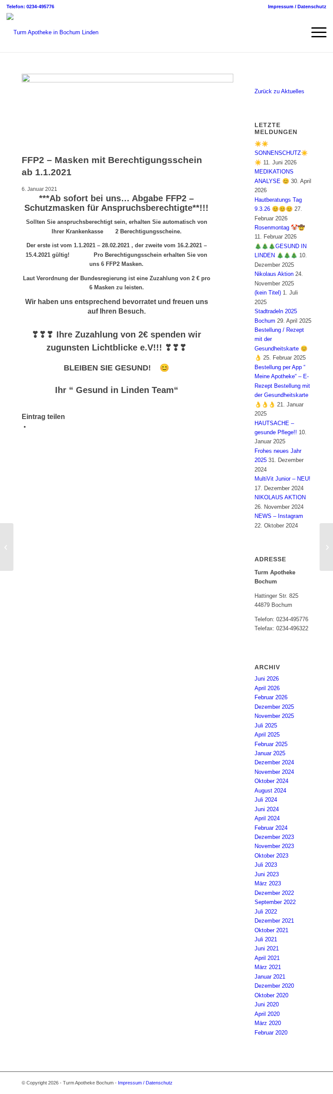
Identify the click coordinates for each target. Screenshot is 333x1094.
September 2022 (275, 902)
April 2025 (267, 734)
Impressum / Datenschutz (297, 6)
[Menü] (314, 32)
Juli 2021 (266, 939)
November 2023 (274, 846)
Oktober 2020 (271, 995)
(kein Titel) (268, 292)
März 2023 (268, 883)
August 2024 (270, 790)
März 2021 (268, 967)
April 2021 (267, 958)
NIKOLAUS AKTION (280, 497)
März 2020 (268, 1023)
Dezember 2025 (274, 707)
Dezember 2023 (274, 837)
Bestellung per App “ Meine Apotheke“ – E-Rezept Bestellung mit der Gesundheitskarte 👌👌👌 (282, 386)
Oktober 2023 (271, 855)
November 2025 (274, 716)
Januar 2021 (270, 976)
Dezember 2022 (274, 893)
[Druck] (127, 80)
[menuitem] (295, 6)
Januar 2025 (270, 753)
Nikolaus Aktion (274, 274)
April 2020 (267, 1014)
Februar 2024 (271, 828)
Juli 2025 (266, 725)
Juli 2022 (266, 911)
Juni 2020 (267, 1004)
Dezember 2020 (274, 986)
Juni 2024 (267, 809)
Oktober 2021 (271, 930)
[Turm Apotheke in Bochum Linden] (52, 32)
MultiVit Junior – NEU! (282, 478)
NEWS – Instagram (279, 516)
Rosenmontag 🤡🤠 (280, 227)
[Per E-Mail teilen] (32, 426)
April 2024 (267, 818)
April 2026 (267, 688)
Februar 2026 (271, 697)
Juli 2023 (266, 864)
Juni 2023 (267, 874)
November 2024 (274, 772)
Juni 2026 (267, 678)
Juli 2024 (266, 799)
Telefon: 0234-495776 (30, 6)
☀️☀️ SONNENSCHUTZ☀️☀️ (281, 153)
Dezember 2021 (274, 920)
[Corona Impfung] (6, 547)
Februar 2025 (271, 744)
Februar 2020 (271, 1032)
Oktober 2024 (271, 781)
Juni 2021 (267, 948)
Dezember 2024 (274, 762)
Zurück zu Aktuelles (279, 91)
